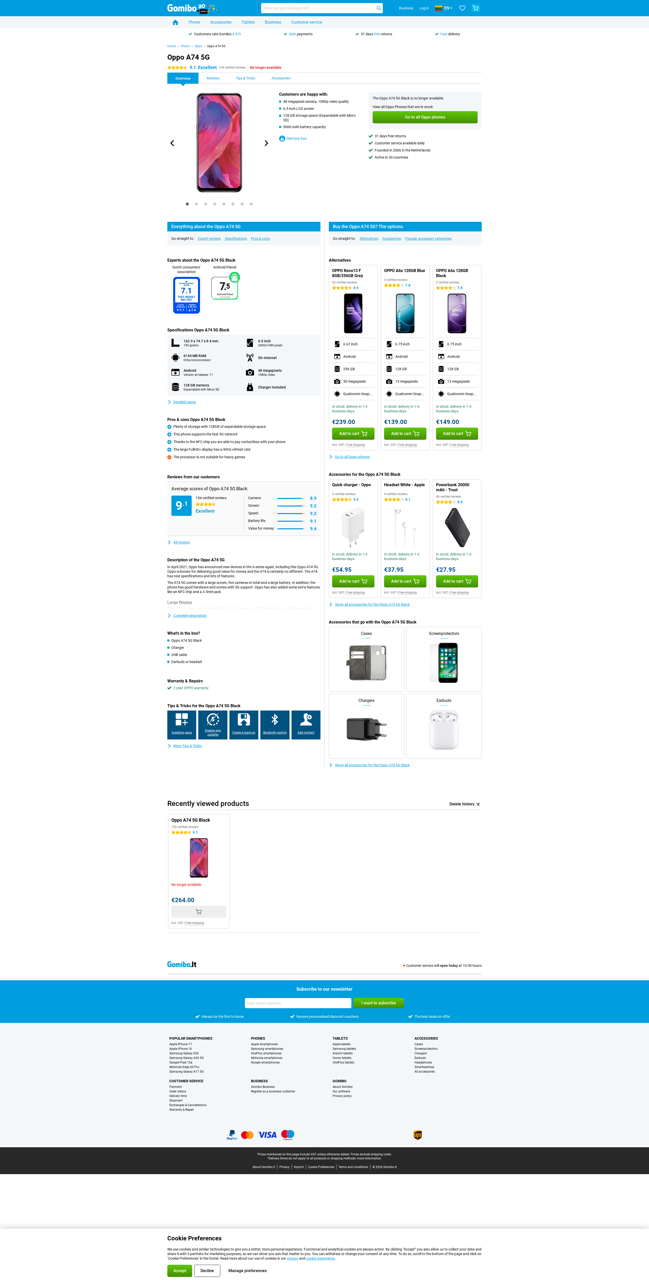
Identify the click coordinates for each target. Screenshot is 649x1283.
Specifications (236, 239)
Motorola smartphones (266, 1058)
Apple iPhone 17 (180, 1044)
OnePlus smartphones (266, 1053)
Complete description (190, 616)
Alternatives (368, 239)
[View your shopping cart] (476, 8)
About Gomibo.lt (264, 1167)
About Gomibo (343, 1087)
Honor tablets (342, 1058)
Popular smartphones (190, 1038)
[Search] (379, 8)
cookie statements (320, 1258)
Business (273, 22)
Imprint (299, 1167)
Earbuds (420, 1058)
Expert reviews (209, 239)
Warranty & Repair (181, 1109)
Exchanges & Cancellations (187, 1105)
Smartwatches (424, 1067)
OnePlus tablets (343, 1062)
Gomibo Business (263, 1087)
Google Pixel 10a (180, 1062)
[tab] (187, 204)
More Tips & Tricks (187, 746)
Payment (175, 1087)
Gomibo (340, 1081)
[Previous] (172, 143)
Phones (258, 1038)
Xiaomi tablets (343, 1053)
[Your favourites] (462, 8)
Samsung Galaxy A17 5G (186, 1071)
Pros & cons (260, 239)
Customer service (306, 22)
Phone (194, 22)
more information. (369, 1158)
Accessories (220, 22)
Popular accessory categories (428, 239)
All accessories (424, 1071)
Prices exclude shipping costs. (371, 1154)
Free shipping (355, 445)
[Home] (175, 22)
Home (171, 46)
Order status (177, 1091)
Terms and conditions (353, 1167)
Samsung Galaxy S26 (184, 1053)
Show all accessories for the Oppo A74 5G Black (372, 604)
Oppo (198, 46)
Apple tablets (342, 1044)
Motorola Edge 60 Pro (184, 1067)
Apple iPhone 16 (180, 1049)
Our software (341, 1091)
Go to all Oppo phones (352, 457)
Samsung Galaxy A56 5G (186, 1058)
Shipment (176, 1100)
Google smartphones (265, 1062)
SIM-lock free (296, 139)
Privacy (284, 1167)
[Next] (266, 143)
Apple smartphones (264, 1044)
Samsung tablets (344, 1049)
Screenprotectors (426, 1049)
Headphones (423, 1062)
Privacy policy (342, 1096)
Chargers (420, 1053)
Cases (418, 1044)
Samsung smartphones (267, 1049)
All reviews (181, 542)
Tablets (248, 22)
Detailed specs (184, 402)
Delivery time (178, 1096)
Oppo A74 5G (216, 46)
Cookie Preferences (321, 1167)
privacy (292, 1258)
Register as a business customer (273, 1091)
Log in (424, 8)
